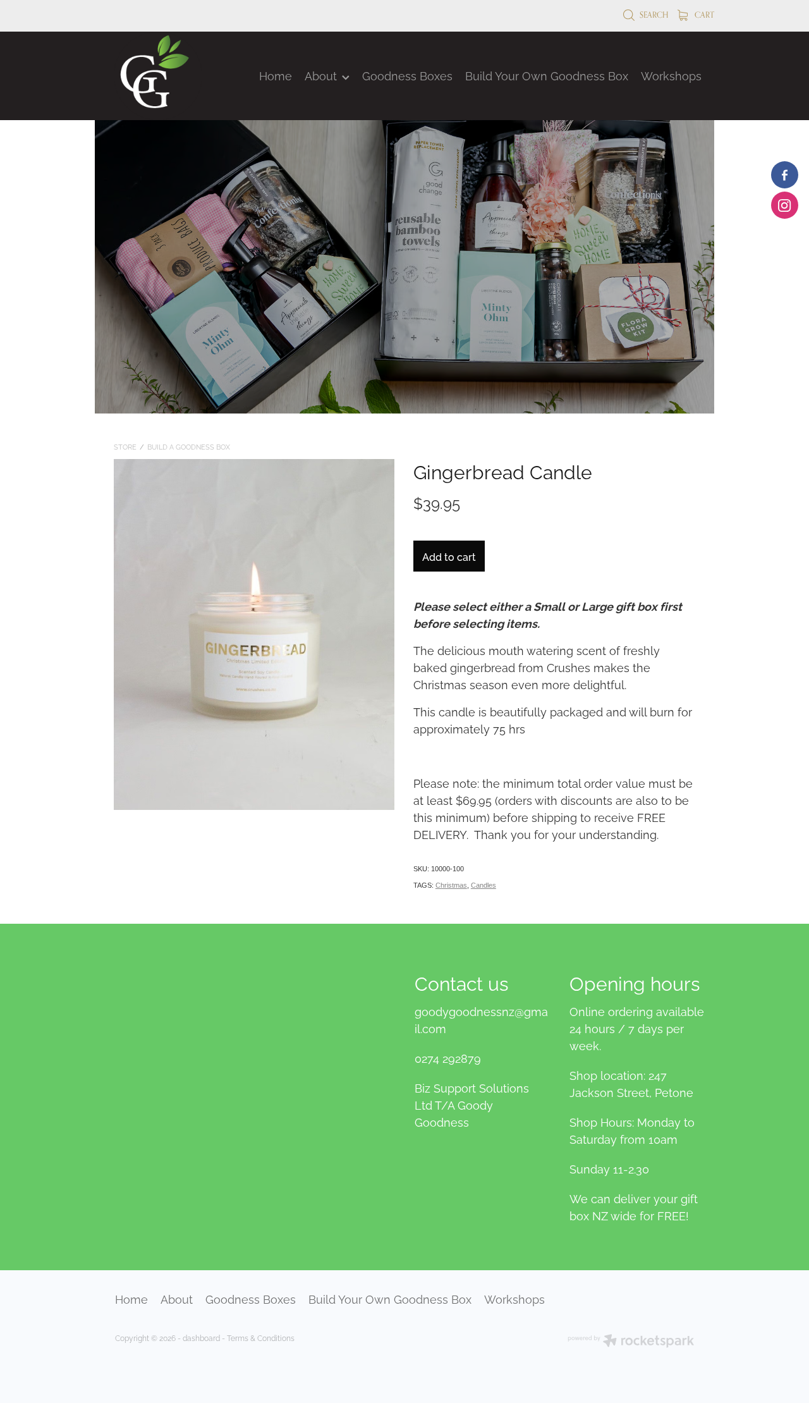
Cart (703, 14)
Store (125, 446)
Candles (483, 885)
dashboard (201, 1337)
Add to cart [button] (449, 556)
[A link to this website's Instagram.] (784, 205)
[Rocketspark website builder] (631, 1341)
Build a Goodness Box (188, 446)
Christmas (451, 885)
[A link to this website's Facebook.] (784, 174)
